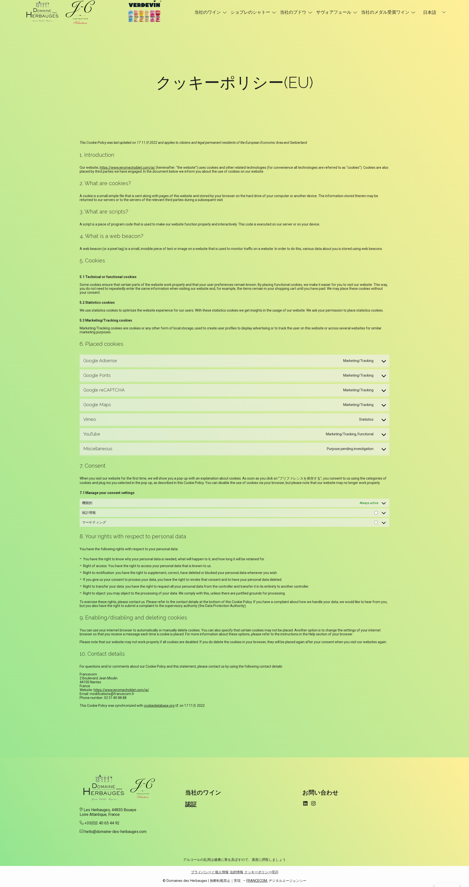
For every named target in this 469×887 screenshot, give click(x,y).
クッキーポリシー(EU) (261, 872)
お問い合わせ (320, 792)
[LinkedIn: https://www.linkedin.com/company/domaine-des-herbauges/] (305, 803)
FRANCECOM (256, 881)
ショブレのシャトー (250, 12)
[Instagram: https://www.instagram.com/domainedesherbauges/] (313, 803)
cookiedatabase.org (159, 705)
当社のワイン (207, 12)
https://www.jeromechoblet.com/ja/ (127, 167)
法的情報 (236, 872)
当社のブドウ (293, 12)
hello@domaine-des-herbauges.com (116, 831)
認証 (191, 804)
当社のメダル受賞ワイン (385, 12)
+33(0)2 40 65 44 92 (102, 823)
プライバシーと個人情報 (210, 872)
